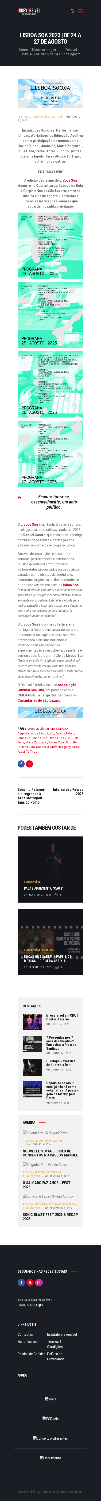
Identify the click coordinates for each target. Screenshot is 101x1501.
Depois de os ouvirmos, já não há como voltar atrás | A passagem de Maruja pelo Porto (62, 1090)
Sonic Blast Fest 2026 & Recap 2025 (50, 1217)
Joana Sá (24, 738)
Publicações (40, 116)
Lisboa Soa (68, 180)
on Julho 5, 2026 (57, 1024)
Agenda (28, 1140)
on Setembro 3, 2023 (38, 967)
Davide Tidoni (65, 733)
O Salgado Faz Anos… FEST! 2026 (47, 1185)
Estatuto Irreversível (62, 1334)
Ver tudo (57, 116)
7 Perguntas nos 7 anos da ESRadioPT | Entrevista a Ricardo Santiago (61, 1043)
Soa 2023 (42, 747)
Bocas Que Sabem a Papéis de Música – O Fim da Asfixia (47, 959)
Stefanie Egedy (60, 747)
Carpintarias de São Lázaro (39, 700)
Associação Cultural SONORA (48, 728)
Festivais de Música (48, 1172)
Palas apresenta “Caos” (44, 888)
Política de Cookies (31, 1354)
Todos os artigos (43, 50)
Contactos (25, 1334)
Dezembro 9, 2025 (58, 1208)
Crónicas (41, 1204)
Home (23, 50)
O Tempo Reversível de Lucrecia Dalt (61, 1063)
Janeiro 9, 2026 (39, 1144)
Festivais (72, 50)
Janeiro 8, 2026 (57, 1176)
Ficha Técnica (28, 1341)
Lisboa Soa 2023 (60, 738)
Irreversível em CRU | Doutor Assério (62, 1017)
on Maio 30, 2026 (57, 1102)
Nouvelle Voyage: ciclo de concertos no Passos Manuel (50, 1153)
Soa (32, 747)
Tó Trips (31, 751)
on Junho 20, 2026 (58, 1069)
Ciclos (39, 1140)
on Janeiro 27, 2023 (37, 894)
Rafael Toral (57, 742)
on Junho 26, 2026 (58, 1053)
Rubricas (48, 949)
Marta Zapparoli (36, 742)
